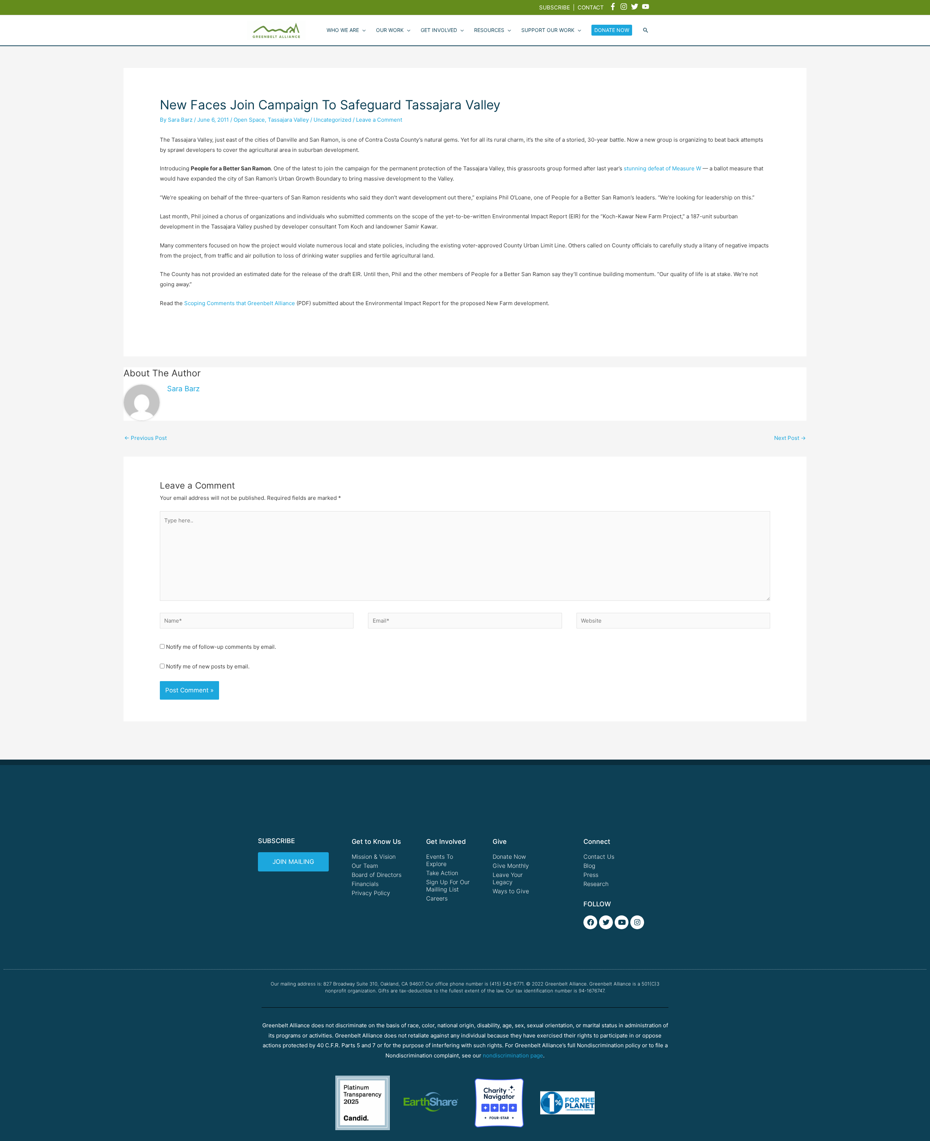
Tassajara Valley (288, 119)
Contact (591, 7)
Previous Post (145, 437)
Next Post (790, 437)
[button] (645, 31)
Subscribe (554, 7)
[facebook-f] (614, 6)
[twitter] (635, 6)
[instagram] (625, 6)
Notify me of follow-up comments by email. (221, 646)
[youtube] (646, 6)
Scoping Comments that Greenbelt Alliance (239, 303)
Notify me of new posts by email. (208, 666)
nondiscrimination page (513, 1055)
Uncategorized (332, 119)
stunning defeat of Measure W (662, 168)
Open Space (249, 119)
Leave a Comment (379, 119)
